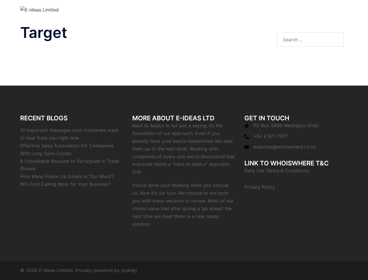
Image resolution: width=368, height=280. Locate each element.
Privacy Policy (259, 187)
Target (258, 9)
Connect (280, 9)
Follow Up (305, 9)
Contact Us (333, 9)
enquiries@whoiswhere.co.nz (284, 147)
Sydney (129, 270)
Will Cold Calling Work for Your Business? (65, 184)
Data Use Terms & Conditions (276, 170)
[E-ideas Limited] (39, 9)
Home (238, 9)
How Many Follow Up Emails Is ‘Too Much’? (67, 176)
